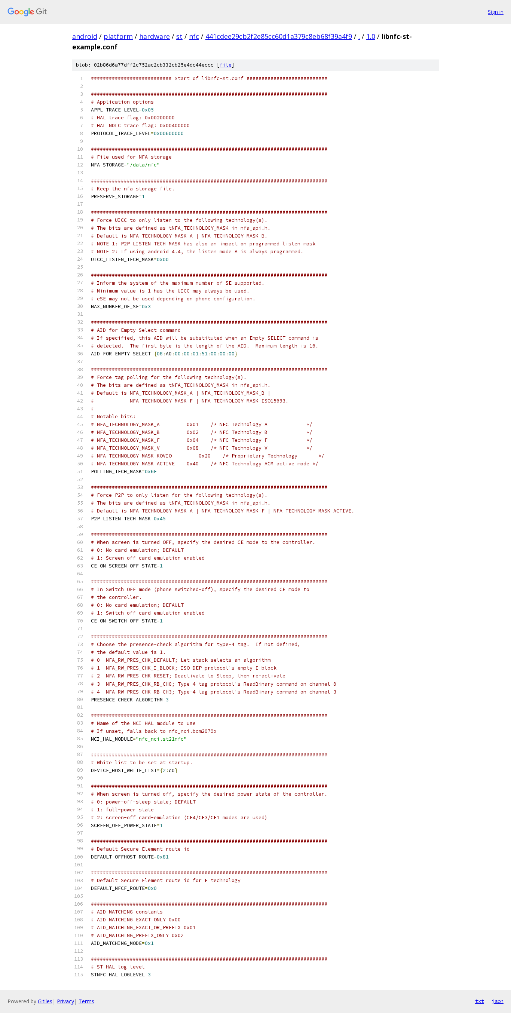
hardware (154, 36)
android (84, 36)
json (498, 1001)
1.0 (370, 36)
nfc (194, 36)
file (226, 65)
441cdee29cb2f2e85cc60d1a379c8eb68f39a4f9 (278, 36)
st (179, 36)
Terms (86, 1001)
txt (479, 1001)
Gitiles (45, 1001)
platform (118, 36)
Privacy (65, 1001)
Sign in (496, 11)
